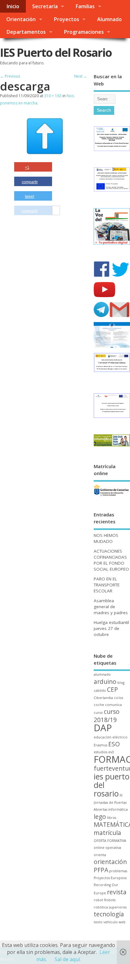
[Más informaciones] (56, 210)
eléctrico (119, 737)
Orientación (21, 19)
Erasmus (100, 745)
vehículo (110, 922)
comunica (113, 704)
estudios (100, 752)
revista (117, 892)
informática (118, 809)
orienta (100, 855)
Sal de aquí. (68, 959)
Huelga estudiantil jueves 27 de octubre (111, 628)
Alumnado (109, 19)
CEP (112, 689)
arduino (105, 682)
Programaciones (84, 31)
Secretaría (45, 6)
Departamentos (26, 31)
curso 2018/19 (107, 716)
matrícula (107, 833)
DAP (103, 727)
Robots (109, 900)
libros (111, 817)
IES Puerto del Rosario (56, 52)
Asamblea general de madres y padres (111, 606)
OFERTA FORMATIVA (110, 840)
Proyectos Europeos (110, 878)
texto (98, 922)
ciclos (118, 698)
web (122, 922)
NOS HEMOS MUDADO (106, 538)
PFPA (101, 870)
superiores (118, 907)
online (99, 847)
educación (102, 737)
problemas (118, 871)
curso (98, 712)
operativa (113, 847)
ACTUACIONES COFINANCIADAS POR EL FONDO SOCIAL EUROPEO (111, 560)
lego (100, 817)
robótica (101, 907)
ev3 (111, 752)
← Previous (10, 76)
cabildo (100, 690)
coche (99, 704)
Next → (80, 76)
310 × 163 (53, 95)
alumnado (102, 674)
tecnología (109, 914)
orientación (110, 862)
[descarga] (45, 158)
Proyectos (66, 19)
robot (98, 900)
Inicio (12, 6)
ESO (114, 744)
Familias (85, 6)
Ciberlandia (103, 698)
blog (120, 682)
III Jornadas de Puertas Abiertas (110, 802)
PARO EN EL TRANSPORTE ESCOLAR (107, 585)
